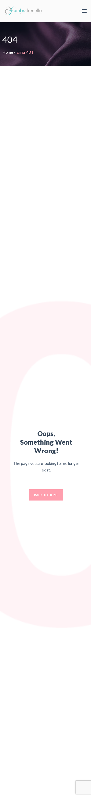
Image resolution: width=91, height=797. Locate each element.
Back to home (46, 495)
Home (7, 52)
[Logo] (24, 11)
